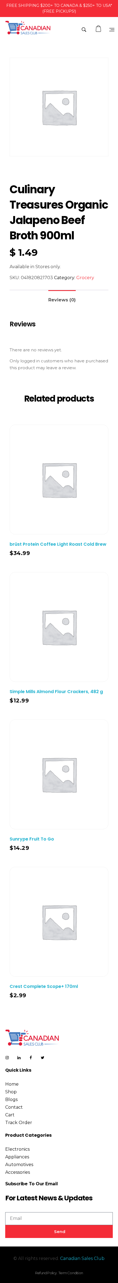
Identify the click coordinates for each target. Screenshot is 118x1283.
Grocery (85, 277)
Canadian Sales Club (82, 1258)
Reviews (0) (62, 299)
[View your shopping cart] (99, 28)
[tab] (62, 298)
